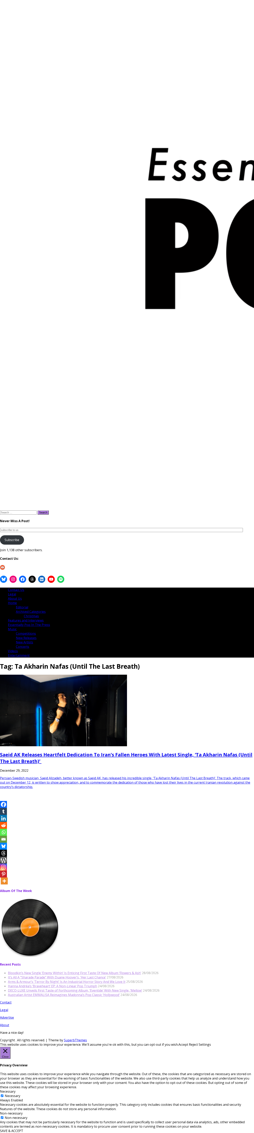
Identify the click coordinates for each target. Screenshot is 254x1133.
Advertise (7, 1017)
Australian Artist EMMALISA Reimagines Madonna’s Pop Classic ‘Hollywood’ (64, 995)
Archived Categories (31, 611)
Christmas (31, 616)
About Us (15, 598)
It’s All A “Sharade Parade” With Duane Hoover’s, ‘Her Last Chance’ (57, 977)
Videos (13, 651)
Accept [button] (183, 1044)
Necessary (12, 1096)
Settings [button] (205, 1044)
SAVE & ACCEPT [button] (11, 1131)
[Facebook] (3, 804)
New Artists (24, 642)
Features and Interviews (26, 620)
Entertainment (19, 655)
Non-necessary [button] (11, 1113)
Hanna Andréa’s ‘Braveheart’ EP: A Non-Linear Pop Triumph (52, 986)
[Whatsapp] (3, 832)
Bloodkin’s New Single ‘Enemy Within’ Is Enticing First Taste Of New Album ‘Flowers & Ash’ (74, 973)
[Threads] (3, 853)
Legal (12, 594)
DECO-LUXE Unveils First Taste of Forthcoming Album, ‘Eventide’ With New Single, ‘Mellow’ (75, 990)
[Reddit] (3, 825)
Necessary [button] (7, 1091)
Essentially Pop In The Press (29, 625)
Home (12, 603)
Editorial (22, 607)
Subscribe (12, 540)
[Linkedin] (3, 818)
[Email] (3, 839)
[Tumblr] (3, 811)
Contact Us (16, 590)
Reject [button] (193, 1044)
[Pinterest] (3, 874)
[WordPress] (3, 860)
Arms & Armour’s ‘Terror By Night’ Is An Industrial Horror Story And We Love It (66, 981)
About (4, 1025)
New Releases (26, 638)
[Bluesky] (3, 846)
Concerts (22, 646)
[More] (4, 880)
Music (12, 629)
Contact (6, 1002)
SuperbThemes (75, 1040)
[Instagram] (3, 867)
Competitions (26, 633)
